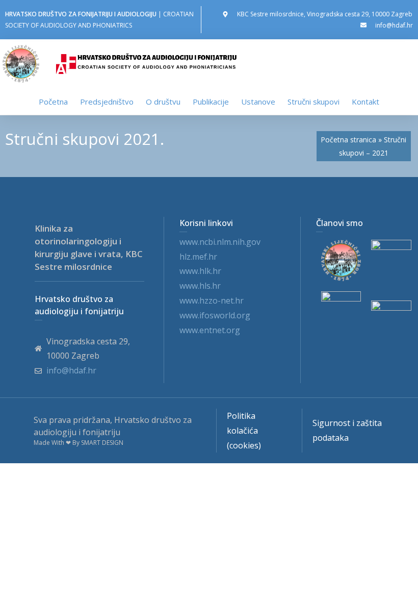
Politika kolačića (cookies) (244, 430)
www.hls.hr (200, 285)
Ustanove (258, 101)
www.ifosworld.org (214, 315)
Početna (53, 101)
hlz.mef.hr (198, 256)
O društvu (163, 101)
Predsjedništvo (107, 101)
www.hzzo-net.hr (211, 300)
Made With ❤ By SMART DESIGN (78, 442)
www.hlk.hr (200, 271)
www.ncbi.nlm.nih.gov (219, 241)
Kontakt (365, 101)
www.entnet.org (209, 330)
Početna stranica (348, 139)
